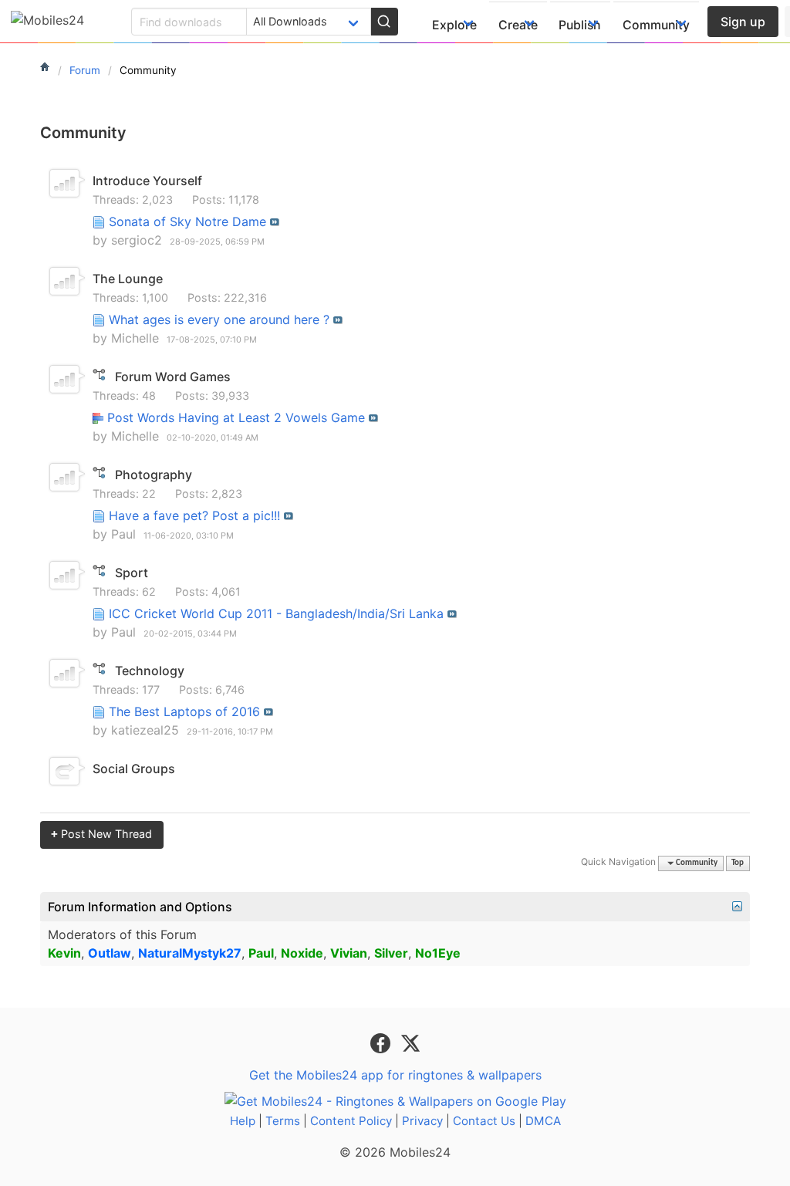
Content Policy (351, 1120)
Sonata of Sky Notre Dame (187, 221)
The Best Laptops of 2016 (184, 711)
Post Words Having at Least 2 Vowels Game (236, 417)
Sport (131, 572)
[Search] (384, 21)
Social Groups (134, 768)
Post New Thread (101, 833)
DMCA (543, 1120)
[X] (410, 1041)
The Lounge (128, 278)
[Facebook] (382, 1041)
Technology (149, 670)
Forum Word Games (173, 376)
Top (737, 863)
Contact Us (484, 1120)
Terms (282, 1120)
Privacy (422, 1120)
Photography (153, 474)
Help (242, 1120)
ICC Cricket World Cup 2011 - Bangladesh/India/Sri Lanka (276, 613)
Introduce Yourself (147, 180)
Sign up (743, 21)
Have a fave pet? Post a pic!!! (194, 515)
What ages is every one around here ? (219, 319)
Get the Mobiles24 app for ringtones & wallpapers (395, 1075)
